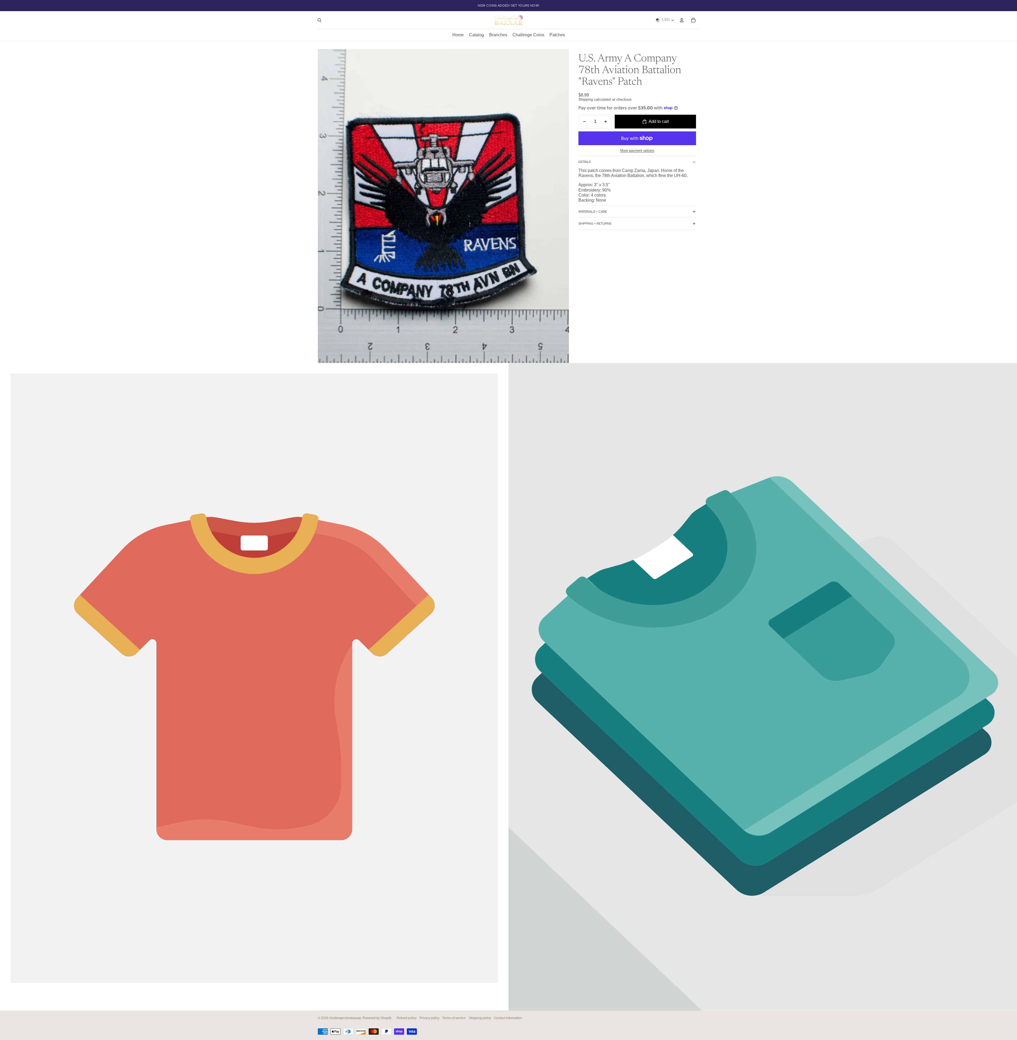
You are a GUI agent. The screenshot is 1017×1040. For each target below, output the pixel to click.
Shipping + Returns (594, 223)
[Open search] (319, 20)
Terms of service (454, 1018)
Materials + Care (592, 212)
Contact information (508, 1018)
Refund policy (407, 1018)
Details (584, 162)
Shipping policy (480, 1018)
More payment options (637, 151)
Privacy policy (429, 1018)
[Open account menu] (682, 20)
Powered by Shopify (377, 1018)
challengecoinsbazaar (345, 1018)
